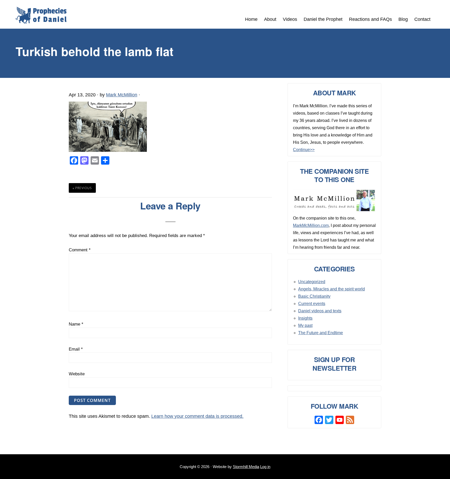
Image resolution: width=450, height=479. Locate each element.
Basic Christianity (314, 296)
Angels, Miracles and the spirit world (331, 289)
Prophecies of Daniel (41, 15)
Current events (311, 303)
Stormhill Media (246, 466)
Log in (265, 466)
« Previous (82, 188)
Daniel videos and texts (319, 311)
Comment (80, 249)
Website (77, 373)
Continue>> (304, 149)
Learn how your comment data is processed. (197, 416)
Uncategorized (311, 281)
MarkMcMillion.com (311, 225)
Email (76, 349)
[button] (437, 16)
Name (76, 324)
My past (305, 325)
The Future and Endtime (320, 333)
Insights (305, 318)
